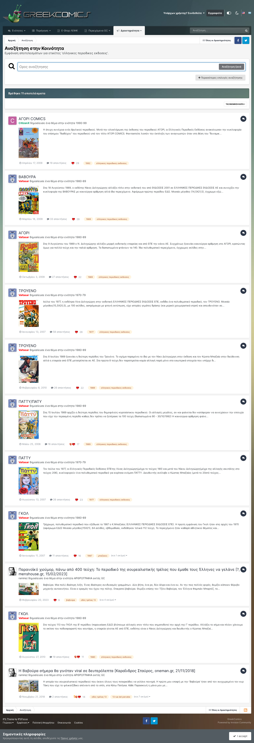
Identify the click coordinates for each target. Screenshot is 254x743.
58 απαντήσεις (61, 331)
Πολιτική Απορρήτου (43, 722)
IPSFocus (23, 719)
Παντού (234, 30)
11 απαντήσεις (60, 555)
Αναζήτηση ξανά (231, 66)
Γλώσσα (7, 722)
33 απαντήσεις (58, 218)
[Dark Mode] (237, 13)
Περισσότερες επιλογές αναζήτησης (221, 77)
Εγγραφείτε (215, 13)
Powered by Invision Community (234, 722)
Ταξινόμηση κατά (235, 104)
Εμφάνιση (22, 722)
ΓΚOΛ (24, 513)
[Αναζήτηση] (246, 31)
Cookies (78, 722)
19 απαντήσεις (57, 162)
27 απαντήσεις (60, 276)
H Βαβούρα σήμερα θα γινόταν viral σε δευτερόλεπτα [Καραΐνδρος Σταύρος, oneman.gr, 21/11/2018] (107, 671)
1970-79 (80, 295)
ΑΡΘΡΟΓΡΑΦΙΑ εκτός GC (89, 578)
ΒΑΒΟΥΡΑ (27, 177)
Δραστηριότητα (129, 30)
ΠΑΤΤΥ (25, 458)
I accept (241, 736)
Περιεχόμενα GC (98, 30)
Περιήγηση (41, 30)
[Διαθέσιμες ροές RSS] (245, 710)
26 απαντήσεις (62, 387)
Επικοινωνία (64, 722)
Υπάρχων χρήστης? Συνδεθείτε (183, 13)
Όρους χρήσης (69, 738)
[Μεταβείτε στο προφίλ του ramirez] (12, 571)
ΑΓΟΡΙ (24, 233)
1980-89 (80, 181)
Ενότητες (17, 30)
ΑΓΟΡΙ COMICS (32, 119)
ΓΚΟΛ (23, 614)
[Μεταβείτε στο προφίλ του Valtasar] (12, 179)
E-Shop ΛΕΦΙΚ (69, 30)
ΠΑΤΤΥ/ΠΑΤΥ (30, 401)
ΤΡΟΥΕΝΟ (27, 291)
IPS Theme (8, 719)
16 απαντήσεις (56, 444)
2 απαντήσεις (60, 696)
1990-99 (81, 123)
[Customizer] (229, 13)
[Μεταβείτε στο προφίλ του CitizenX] (12, 121)
